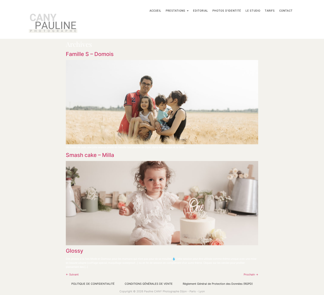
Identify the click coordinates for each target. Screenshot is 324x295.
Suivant (72, 274)
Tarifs (270, 10)
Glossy (74, 250)
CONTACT (286, 10)
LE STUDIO (253, 10)
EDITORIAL (200, 10)
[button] (177, 10)
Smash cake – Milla (90, 155)
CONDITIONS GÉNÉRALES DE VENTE (149, 283)
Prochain (251, 274)
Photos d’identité (226, 10)
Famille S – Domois (90, 54)
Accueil (155, 10)
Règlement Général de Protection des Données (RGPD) (218, 283)
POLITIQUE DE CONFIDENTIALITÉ (93, 283)
